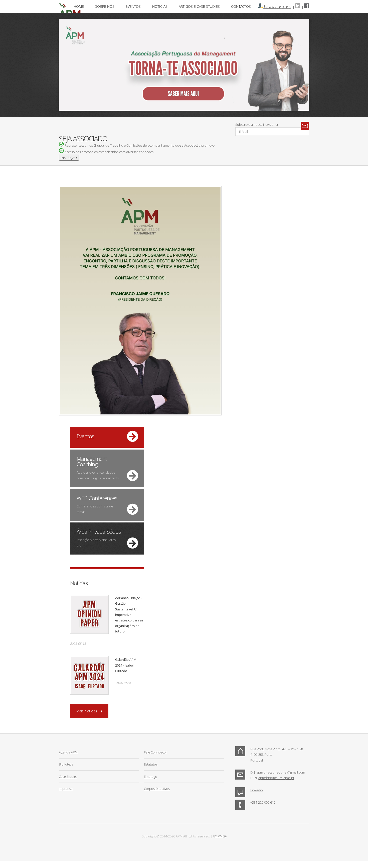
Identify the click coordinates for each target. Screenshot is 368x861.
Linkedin (256, 790)
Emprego (150, 776)
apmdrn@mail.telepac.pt (276, 778)
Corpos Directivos (157, 788)
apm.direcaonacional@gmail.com (280, 772)
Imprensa (66, 788)
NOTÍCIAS (159, 6)
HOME (79, 6)
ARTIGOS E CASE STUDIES (199, 6)
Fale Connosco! (155, 752)
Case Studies (68, 776)
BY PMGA (220, 836)
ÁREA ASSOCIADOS (277, 7)
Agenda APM (68, 752)
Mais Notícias (86, 711)
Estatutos (150, 764)
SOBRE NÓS (104, 6)
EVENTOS (133, 6)
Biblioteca (66, 764)
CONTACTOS (241, 6)
